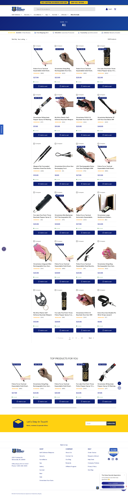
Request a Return (93, 456)
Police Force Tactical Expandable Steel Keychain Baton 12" (85, 266)
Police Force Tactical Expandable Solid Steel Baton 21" (84, 71)
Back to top (64, 445)
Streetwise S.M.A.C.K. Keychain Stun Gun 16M (84, 118)
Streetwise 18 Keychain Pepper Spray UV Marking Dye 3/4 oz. (42, 120)
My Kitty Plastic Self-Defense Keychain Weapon (64, 118)
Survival (42, 470)
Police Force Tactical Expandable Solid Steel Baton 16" (105, 168)
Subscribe (111, 423)
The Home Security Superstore (23, 493)
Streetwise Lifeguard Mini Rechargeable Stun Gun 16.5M (42, 266)
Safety (42, 466)
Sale (41, 477)
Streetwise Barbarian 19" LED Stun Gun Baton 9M (106, 118)
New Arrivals (75, 15)
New (41, 473)
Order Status (92, 452)
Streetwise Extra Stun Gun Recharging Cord (64, 167)
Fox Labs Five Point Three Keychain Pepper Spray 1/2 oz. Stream (42, 217)
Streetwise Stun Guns (46, 480)
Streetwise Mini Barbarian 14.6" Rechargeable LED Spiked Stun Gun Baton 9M (64, 217)
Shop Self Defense (77, 2)
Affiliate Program (71, 466)
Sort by (14, 39)
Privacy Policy (92, 466)
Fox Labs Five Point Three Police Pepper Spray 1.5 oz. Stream (107, 71)
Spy (41, 463)
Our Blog (68, 459)
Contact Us (69, 456)
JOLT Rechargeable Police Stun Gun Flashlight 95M (85, 167)
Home (62, 22)
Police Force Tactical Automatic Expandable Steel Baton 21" (84, 217)
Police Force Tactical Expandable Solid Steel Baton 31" (63, 266)
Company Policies (93, 463)
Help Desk (91, 459)
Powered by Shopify (37, 493)
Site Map (90, 470)
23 (82, 338)
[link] (59, 338)
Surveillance (43, 459)
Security (42, 456)
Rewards (68, 463)
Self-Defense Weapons (47, 452)
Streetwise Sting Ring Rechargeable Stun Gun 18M (63, 71)
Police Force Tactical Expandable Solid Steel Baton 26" (41, 71)
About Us (69, 452)
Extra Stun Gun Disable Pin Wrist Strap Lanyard (107, 314)
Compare (38, 46)
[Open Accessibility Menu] (4, 249)
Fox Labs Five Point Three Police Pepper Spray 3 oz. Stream (64, 315)
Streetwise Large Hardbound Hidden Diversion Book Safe (104, 217)
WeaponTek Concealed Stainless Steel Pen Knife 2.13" (42, 168)
